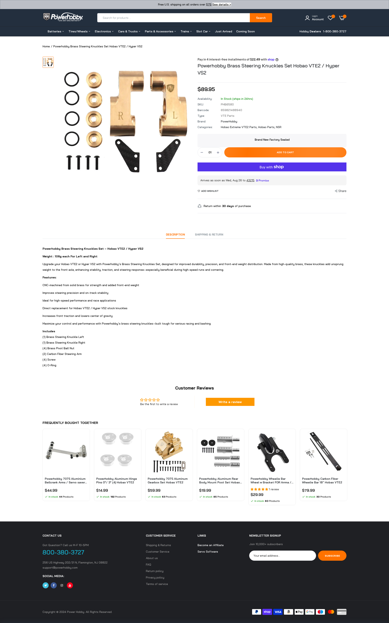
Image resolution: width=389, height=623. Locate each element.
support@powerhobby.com (60, 567)
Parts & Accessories (159, 31)
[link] (84, 437)
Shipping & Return (209, 234)
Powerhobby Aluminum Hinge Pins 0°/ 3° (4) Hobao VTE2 (116, 480)
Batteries (55, 31)
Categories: (205, 127)
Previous (42, 469)
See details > (221, 4)
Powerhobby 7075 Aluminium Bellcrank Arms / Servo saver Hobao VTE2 (65, 480)
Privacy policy (155, 577)
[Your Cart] (342, 18)
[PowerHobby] (63, 18)
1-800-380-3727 (334, 31)
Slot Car (202, 31)
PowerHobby (229, 121)
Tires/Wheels (78, 31)
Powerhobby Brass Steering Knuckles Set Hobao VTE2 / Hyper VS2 (268, 69)
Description (175, 234)
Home (46, 46)
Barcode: (203, 110)
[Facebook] (54, 585)
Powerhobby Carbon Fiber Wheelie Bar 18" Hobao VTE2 (322, 480)
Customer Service (157, 551)
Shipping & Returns (158, 545)
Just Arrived (223, 31)
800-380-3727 (63, 552)
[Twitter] (46, 585)
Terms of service (157, 584)
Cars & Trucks (128, 31)
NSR (278, 127)
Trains (185, 31)
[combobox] (174, 18)
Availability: (205, 99)
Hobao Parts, (267, 127)
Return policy (155, 571)
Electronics (103, 31)
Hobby (310, 31)
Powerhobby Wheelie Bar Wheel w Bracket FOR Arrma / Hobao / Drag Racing (271, 480)
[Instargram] (62, 585)
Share (342, 191)
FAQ (148, 564)
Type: (201, 116)
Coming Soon (245, 31)
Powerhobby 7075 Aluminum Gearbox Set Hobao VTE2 (168, 480)
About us (152, 558)
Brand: (202, 121)
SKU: (201, 104)
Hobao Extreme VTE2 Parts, (239, 127)
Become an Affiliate (211, 545)
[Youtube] (70, 585)
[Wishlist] (331, 18)
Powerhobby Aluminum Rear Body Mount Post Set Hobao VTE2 (219, 480)
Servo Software (208, 551)
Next (346, 469)
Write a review (230, 402)
